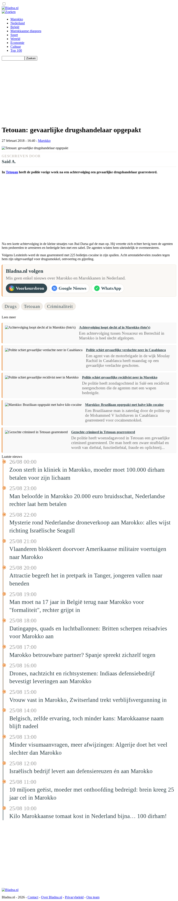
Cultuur (15, 46)
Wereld (15, 39)
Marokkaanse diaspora (25, 31)
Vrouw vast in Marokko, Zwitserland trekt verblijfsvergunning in (88, 700)
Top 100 (16, 50)
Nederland (17, 23)
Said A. (9, 161)
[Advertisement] (89, 91)
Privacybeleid (74, 897)
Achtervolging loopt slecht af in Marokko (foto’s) (114, 327)
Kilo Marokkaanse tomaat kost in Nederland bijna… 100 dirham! (88, 816)
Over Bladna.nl (51, 897)
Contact (33, 897)
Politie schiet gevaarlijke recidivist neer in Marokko (119, 377)
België (14, 27)
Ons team (92, 897)
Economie (17, 43)
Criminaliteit (60, 306)
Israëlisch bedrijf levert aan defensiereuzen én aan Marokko (81, 771)
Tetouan (12, 172)
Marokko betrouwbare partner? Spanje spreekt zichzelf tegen (82, 655)
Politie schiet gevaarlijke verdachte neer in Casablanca (126, 350)
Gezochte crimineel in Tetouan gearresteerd (103, 432)
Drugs (11, 306)
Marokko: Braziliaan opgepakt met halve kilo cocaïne (124, 405)
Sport (14, 35)
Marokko (16, 19)
